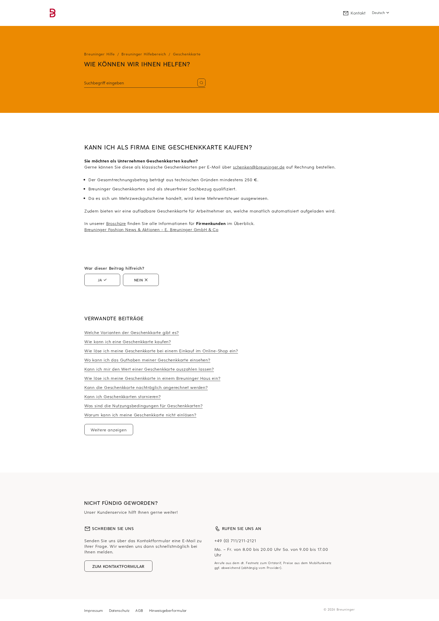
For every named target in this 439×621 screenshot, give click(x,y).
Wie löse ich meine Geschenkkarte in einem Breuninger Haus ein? (152, 378)
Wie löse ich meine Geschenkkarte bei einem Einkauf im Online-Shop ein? (161, 350)
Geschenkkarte (187, 54)
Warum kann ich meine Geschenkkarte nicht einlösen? (140, 414)
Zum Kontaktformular (118, 566)
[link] (52, 13)
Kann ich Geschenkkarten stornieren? (122, 396)
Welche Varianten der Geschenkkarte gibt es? (131, 332)
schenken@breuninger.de (259, 167)
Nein (138, 279)
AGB (139, 610)
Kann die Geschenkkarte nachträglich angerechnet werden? (146, 387)
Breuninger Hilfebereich (143, 54)
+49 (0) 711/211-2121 (235, 540)
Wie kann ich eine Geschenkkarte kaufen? (127, 341)
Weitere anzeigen (109, 429)
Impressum (94, 610)
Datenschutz (120, 610)
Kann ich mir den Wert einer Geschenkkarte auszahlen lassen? (149, 369)
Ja (100, 279)
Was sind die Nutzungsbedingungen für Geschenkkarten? (143, 405)
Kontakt (358, 13)
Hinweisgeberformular (168, 610)
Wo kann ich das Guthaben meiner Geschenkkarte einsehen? (147, 359)
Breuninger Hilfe (99, 54)
